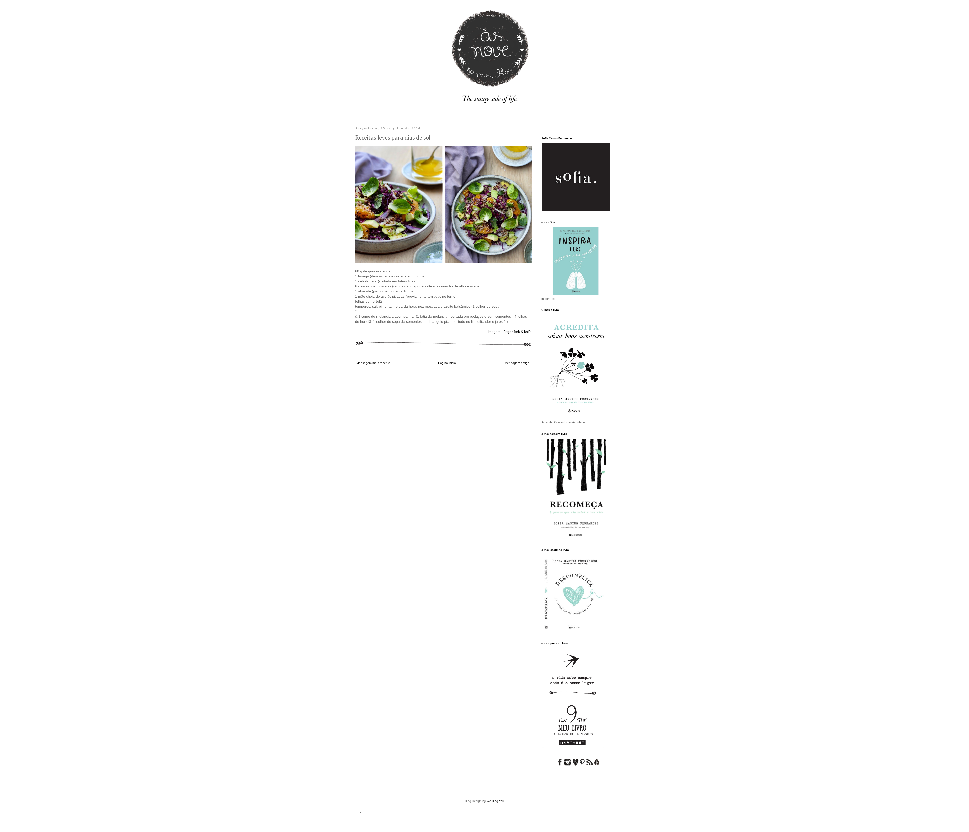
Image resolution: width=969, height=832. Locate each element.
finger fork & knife (518, 332)
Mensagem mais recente (373, 363)
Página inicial (447, 363)
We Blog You (495, 801)
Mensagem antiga (517, 363)
